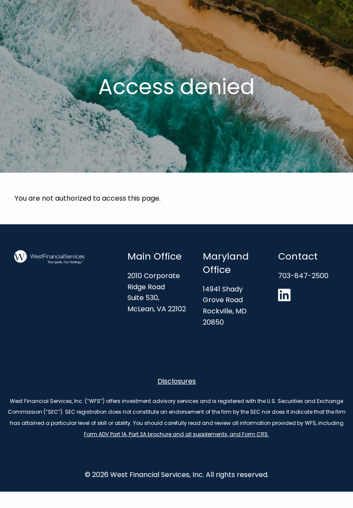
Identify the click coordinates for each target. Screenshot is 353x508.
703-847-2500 (303, 276)
